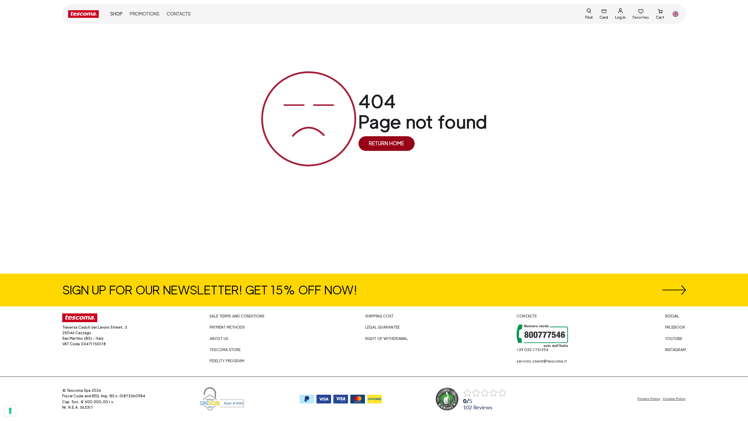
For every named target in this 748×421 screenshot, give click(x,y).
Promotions (145, 14)
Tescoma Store (224, 350)
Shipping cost (379, 316)
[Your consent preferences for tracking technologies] (10, 410)
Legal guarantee (382, 327)
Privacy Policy (649, 399)
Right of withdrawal (386, 339)
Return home (386, 143)
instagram (675, 350)
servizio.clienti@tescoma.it (542, 361)
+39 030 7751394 (532, 350)
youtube (673, 339)
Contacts (179, 14)
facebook (675, 327)
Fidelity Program (226, 361)
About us (218, 339)
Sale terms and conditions (236, 316)
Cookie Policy (674, 399)
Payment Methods (227, 327)
